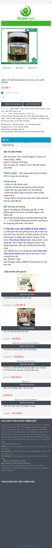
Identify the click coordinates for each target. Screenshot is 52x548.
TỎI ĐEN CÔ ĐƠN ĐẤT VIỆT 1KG (17, 298)
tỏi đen (18, 546)
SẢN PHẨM (14, 109)
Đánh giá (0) (8, 145)
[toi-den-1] (20, 71)
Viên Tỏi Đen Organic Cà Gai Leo (21, 114)
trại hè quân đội (30, 546)
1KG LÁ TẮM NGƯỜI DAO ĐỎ (16, 331)
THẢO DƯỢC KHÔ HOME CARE (32, 109)
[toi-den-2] (26, 46)
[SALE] (26, 283)
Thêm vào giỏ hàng (12, 104)
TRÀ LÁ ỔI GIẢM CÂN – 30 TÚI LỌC (18, 388)
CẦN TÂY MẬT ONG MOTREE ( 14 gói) (19, 406)
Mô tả (5, 140)
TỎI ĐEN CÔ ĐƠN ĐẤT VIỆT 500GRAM (19, 350)
